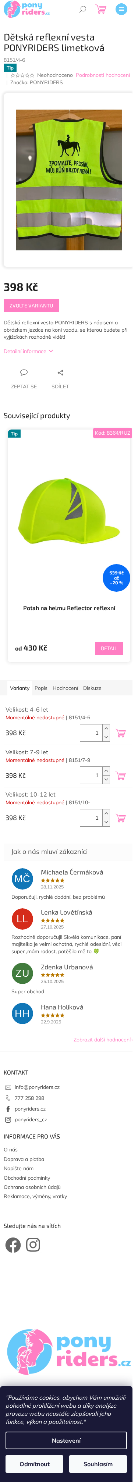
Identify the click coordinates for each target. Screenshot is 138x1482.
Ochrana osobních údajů (32, 1187)
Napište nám (18, 1168)
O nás (11, 1149)
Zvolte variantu (31, 305)
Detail (109, 648)
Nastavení (66, 1440)
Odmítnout (35, 1464)
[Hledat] (82, 9)
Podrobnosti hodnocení (103, 75)
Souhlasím (98, 1464)
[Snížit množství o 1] (106, 737)
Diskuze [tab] (92, 688)
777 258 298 (29, 1098)
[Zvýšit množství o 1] (106, 728)
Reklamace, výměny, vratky (35, 1196)
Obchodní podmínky (27, 1178)
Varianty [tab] (19, 688)
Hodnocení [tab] (65, 688)
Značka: (36, 82)
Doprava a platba (24, 1159)
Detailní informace (25, 351)
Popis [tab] (41, 688)
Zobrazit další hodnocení (102, 1039)
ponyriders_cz (31, 1119)
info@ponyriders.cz (37, 1087)
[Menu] (121, 9)
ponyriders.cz (30, 1108)
